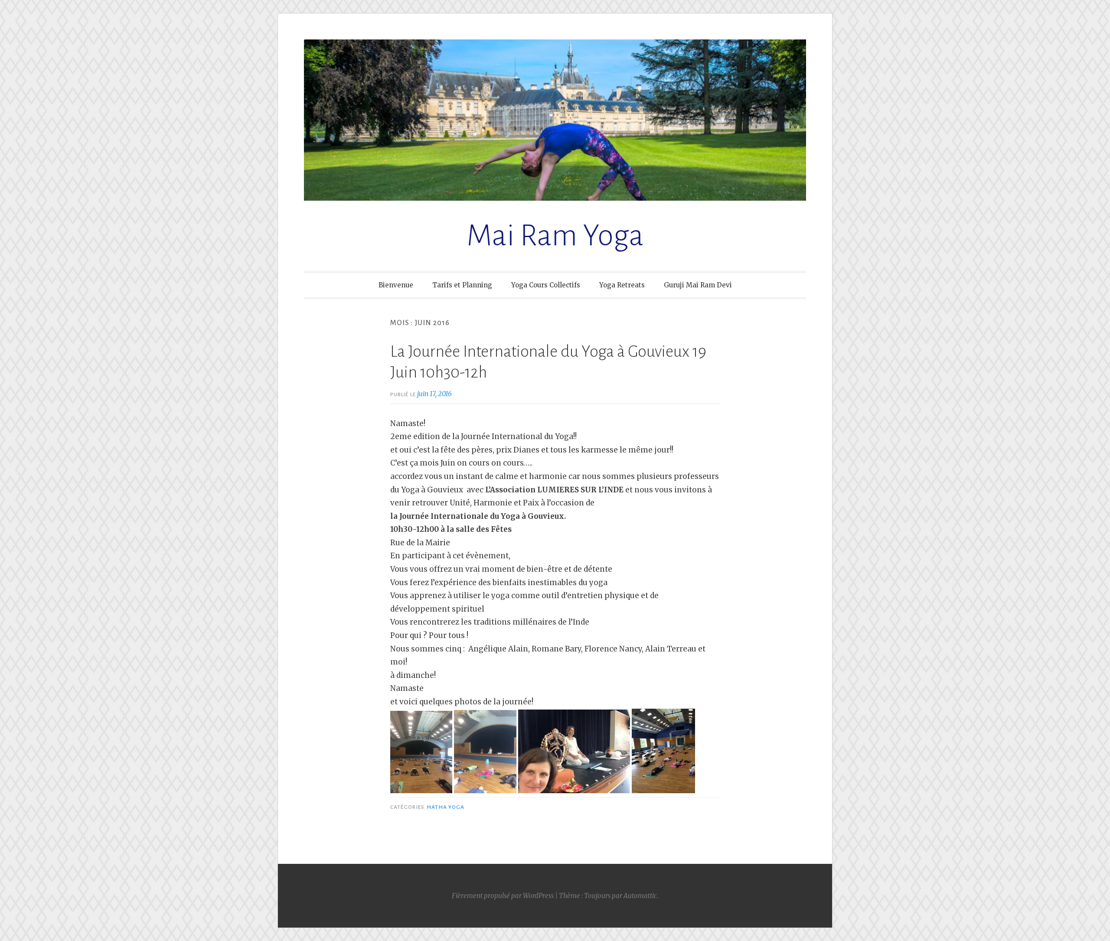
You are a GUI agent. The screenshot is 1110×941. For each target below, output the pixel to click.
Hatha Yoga (445, 807)
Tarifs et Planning (462, 285)
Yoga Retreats (622, 285)
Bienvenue (396, 285)
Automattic (640, 896)
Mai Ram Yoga (555, 235)
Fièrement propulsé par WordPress (503, 896)
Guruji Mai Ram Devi (698, 285)
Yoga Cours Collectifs (545, 285)
